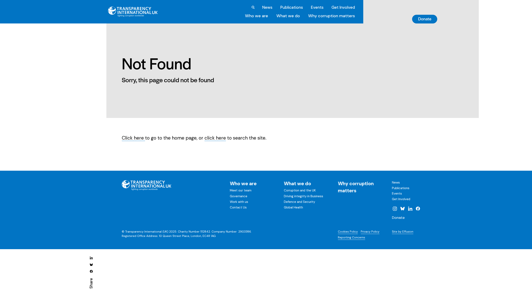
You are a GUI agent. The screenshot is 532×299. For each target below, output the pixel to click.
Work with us (239, 202)
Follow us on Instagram (395, 208)
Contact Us (238, 207)
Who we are (256, 15)
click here (215, 138)
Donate (424, 19)
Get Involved (343, 7)
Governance (238, 196)
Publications (291, 7)
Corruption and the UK (300, 190)
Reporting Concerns (351, 237)
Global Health (293, 207)
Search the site (253, 7)
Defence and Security (299, 202)
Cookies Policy (348, 231)
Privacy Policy (370, 231)
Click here (133, 138)
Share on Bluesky (91, 264)
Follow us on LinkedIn (410, 208)
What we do (288, 15)
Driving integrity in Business (303, 196)
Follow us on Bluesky (402, 208)
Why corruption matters (331, 15)
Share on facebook (91, 271)
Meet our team (240, 190)
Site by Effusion (402, 231)
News (267, 7)
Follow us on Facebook (418, 208)
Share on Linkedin (91, 258)
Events (317, 7)
